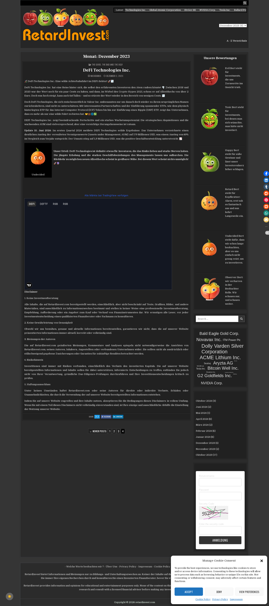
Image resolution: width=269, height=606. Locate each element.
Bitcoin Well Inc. (223, 368)
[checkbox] (9, 596)
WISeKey (235, 374)
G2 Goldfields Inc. (214, 375)
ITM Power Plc (232, 339)
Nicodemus (96, 76)
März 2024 (202, 424)
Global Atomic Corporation (155, 10)
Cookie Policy (202, 599)
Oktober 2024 (204, 400)
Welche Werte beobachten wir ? (85, 566)
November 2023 (205, 449)
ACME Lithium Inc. (220, 357)
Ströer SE (180, 10)
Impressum (236, 599)
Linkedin (119, 417)
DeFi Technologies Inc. (106, 70)
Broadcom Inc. (210, 372)
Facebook (107, 417)
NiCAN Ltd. (200, 366)
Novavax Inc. (209, 339)
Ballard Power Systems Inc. (240, 10)
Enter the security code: (211, 524)
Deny (219, 592)
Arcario (235, 360)
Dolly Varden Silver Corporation (222, 348)
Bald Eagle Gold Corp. (219, 333)
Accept (189, 592)
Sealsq (207, 363)
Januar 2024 (203, 437)
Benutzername (206, 476)
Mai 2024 (201, 413)
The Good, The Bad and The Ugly (107, 64)
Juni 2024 (201, 407)
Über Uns (111, 566)
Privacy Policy (220, 599)
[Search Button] (245, 3)
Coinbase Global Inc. (229, 372)
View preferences (249, 592)
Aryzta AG (223, 362)
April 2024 (202, 419)
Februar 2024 (204, 431)
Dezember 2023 (205, 443)
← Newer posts (97, 431)
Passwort (204, 489)
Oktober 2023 (204, 454)
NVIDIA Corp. (198, 10)
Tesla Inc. (214, 10)
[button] (262, 560)
